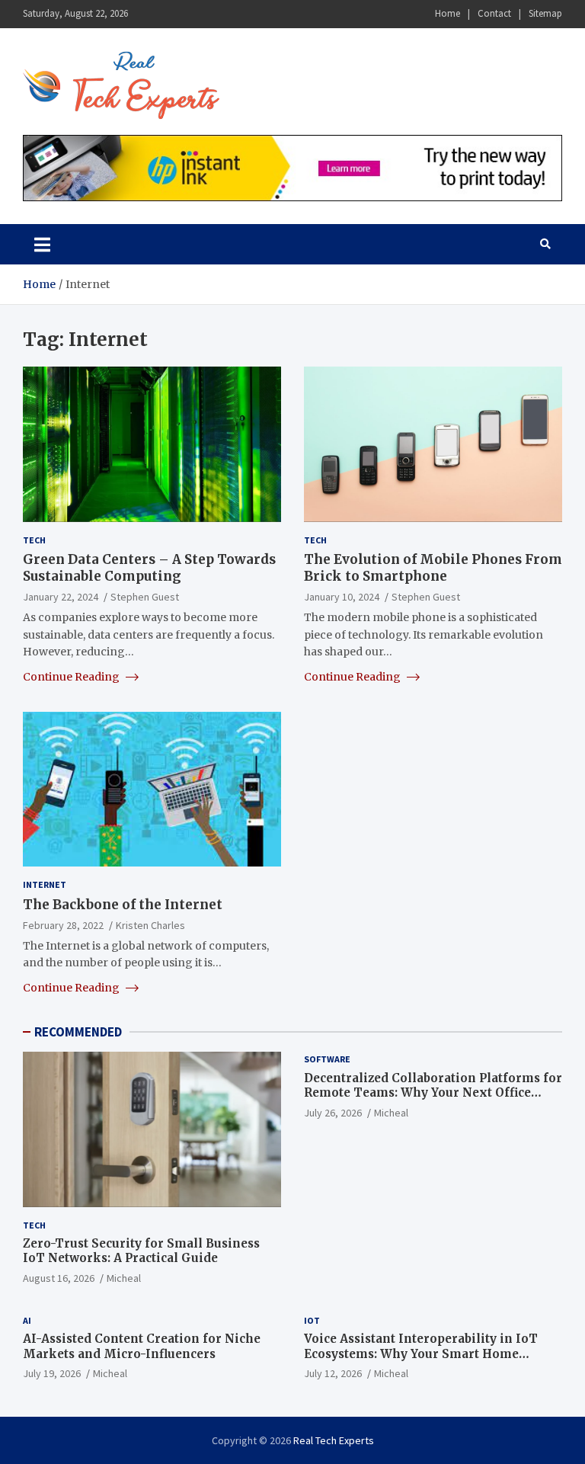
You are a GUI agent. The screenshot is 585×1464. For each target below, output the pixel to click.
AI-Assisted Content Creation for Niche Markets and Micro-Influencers (142, 1346)
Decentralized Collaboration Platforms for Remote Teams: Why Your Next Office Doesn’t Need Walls (433, 1093)
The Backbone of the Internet (122, 904)
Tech (34, 540)
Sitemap (545, 13)
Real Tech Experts (333, 1440)
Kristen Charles (150, 925)
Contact (494, 13)
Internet (44, 884)
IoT (312, 1320)
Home (447, 13)
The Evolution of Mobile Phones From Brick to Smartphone (433, 568)
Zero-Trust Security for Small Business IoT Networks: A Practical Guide (141, 1251)
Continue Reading (72, 677)
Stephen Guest (144, 597)
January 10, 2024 (341, 597)
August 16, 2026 (58, 1278)
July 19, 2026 (52, 1373)
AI (27, 1320)
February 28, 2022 (63, 925)
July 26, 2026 (333, 1113)
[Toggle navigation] (42, 244)
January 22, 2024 (60, 597)
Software (327, 1059)
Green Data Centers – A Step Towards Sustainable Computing (149, 568)
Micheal (124, 1278)
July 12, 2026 (333, 1373)
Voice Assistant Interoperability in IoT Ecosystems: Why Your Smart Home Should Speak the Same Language (421, 1353)
